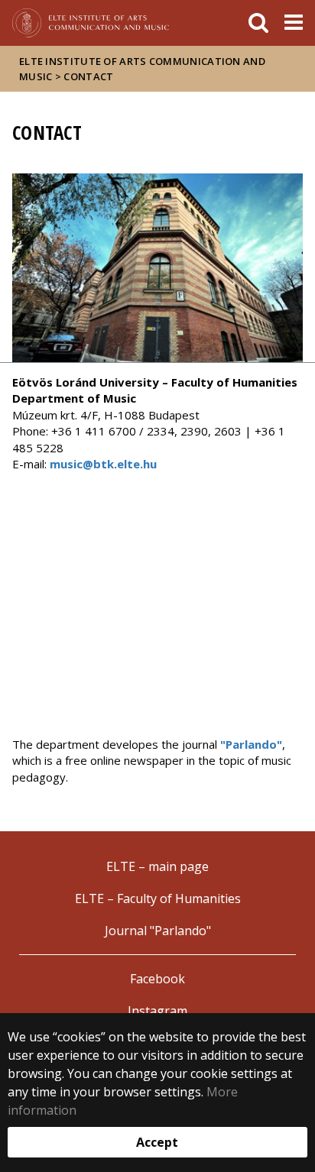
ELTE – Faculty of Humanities (158, 898)
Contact (88, 76)
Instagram (157, 1010)
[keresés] (258, 23)
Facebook (157, 978)
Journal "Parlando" (158, 930)
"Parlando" (251, 744)
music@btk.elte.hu (103, 463)
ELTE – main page (157, 866)
